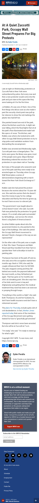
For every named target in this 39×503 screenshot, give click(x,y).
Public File (7, 486)
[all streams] (36, 500)
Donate (32, 3)
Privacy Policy (8, 491)
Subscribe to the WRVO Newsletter (16, 433)
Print (25, 49)
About (6, 469)
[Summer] (19, 12)
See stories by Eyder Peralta (23, 369)
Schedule (7, 473)
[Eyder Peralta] (6, 357)
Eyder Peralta (12, 42)
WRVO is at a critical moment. (17, 387)
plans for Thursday (13, 308)
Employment (8, 478)
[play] (3, 501)
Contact (6, 482)
